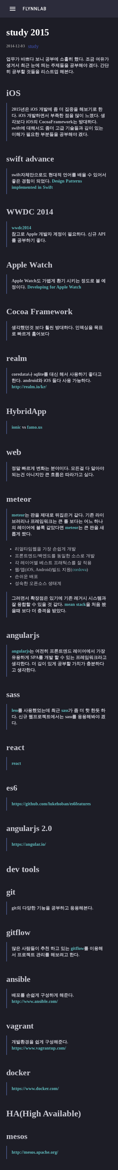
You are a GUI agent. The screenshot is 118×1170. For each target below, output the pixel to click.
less (15, 710)
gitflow (77, 948)
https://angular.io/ (29, 844)
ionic (16, 427)
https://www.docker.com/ (35, 1088)
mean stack (75, 604)
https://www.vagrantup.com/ (39, 1048)
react (16, 763)
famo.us (34, 427)
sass (64, 710)
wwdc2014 (21, 227)
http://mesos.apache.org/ (35, 1152)
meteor (18, 515)
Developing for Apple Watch (54, 287)
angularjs (21, 651)
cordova (79, 569)
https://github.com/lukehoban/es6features (51, 804)
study (33, 46)
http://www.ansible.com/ (35, 1001)
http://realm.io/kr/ (29, 386)
